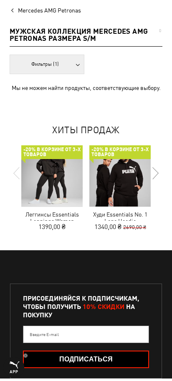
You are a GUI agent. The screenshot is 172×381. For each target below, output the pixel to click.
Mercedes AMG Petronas (49, 10)
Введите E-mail (44, 334)
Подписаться (86, 359)
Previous (17, 173)
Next (154, 173)
